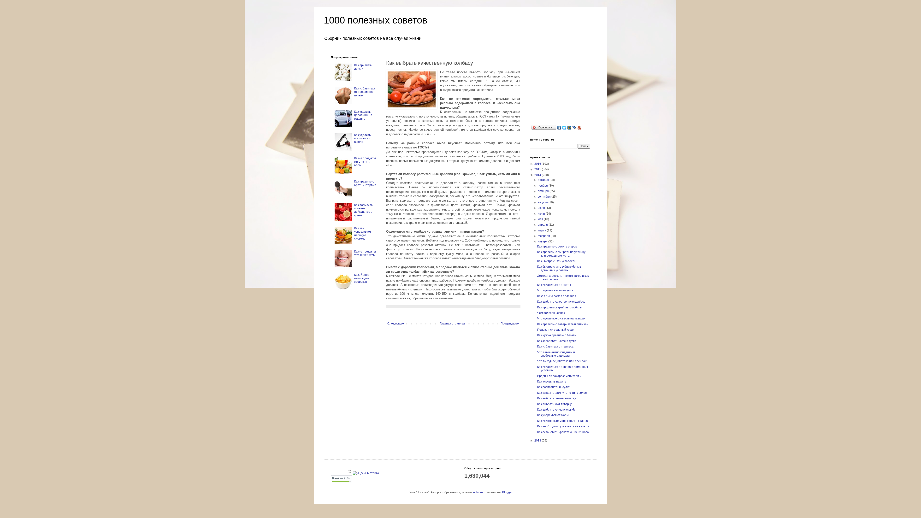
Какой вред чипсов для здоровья (361, 278)
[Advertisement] (566, 86)
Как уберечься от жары (553, 415)
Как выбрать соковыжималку (556, 398)
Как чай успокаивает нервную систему (362, 233)
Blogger (507, 492)
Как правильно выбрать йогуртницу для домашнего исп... (561, 253)
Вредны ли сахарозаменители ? (559, 376)
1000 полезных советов (375, 20)
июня (542, 213)
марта (542, 230)
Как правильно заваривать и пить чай (562, 324)
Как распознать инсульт (553, 387)
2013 (538, 440)
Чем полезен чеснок (551, 313)
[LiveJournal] (574, 127)
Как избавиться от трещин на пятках (364, 92)
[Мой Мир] (569, 127)
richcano (478, 492)
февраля (544, 236)
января (543, 241)
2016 (538, 163)
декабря (544, 180)
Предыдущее (510, 323)
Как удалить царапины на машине (363, 115)
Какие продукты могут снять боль (365, 162)
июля (542, 208)
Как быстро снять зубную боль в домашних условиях (559, 268)
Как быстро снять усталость (556, 261)
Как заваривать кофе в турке (556, 341)
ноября (543, 185)
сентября (544, 196)
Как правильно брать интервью (365, 183)
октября (543, 191)
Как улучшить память (551, 381)
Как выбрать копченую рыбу (556, 409)
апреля (543, 224)
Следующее (395, 323)
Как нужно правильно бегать (556, 335)
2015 (538, 169)
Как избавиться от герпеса (555, 346)
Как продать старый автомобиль (559, 307)
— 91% (341, 478)
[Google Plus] (579, 127)
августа (543, 202)
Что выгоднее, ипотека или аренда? (562, 361)
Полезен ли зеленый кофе (555, 329)
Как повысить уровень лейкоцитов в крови (363, 210)
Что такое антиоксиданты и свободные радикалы (556, 354)
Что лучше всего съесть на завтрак (561, 318)
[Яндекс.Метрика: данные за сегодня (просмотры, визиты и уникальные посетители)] (366, 473)
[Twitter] (564, 127)
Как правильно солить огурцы (557, 246)
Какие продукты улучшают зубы (365, 253)
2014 (538, 175)
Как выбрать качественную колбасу (561, 301)
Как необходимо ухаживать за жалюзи (563, 426)
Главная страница (452, 323)
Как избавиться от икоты (554, 285)
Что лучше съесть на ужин (555, 290)
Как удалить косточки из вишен (362, 138)
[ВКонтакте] (559, 127)
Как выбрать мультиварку (554, 404)
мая (541, 219)
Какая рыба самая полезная (556, 296)
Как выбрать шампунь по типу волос (562, 392)
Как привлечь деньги (363, 67)
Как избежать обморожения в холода (562, 421)
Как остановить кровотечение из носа (563, 432)
